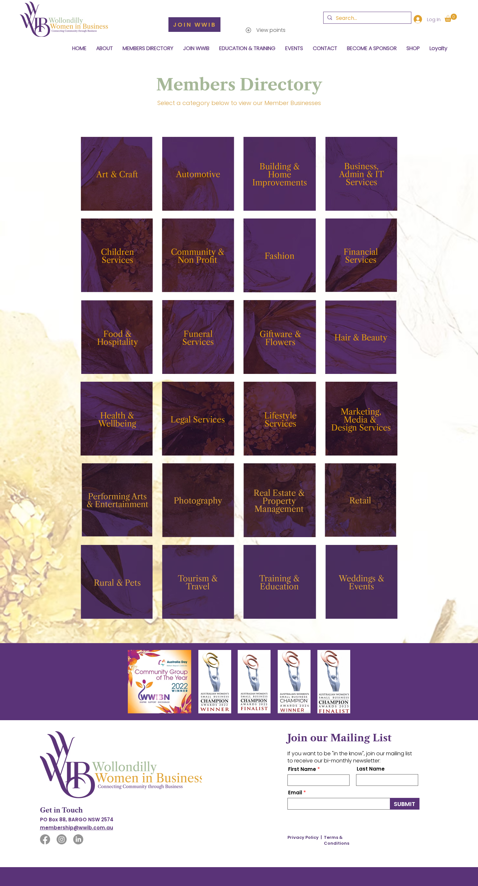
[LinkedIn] (78, 839)
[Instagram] (62, 839)
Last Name (371, 768)
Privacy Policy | (304, 837)
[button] (451, 18)
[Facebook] (45, 839)
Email (295, 792)
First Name (302, 769)
